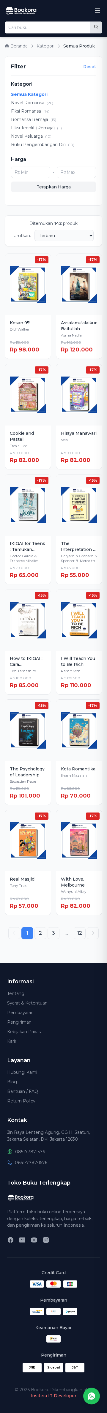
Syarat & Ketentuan (27, 1003)
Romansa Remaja (33, 119)
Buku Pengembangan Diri (42, 144)
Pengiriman (19, 1022)
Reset (89, 66)
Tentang (15, 993)
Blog (12, 1082)
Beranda (18, 46)
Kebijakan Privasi (24, 1031)
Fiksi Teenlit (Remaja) (36, 127)
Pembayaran (20, 1012)
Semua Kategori (29, 94)
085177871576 (30, 1151)
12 (79, 933)
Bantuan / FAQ (22, 1091)
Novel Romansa (32, 102)
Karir (11, 1041)
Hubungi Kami (22, 1072)
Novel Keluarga (31, 136)
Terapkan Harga (54, 187)
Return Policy (21, 1101)
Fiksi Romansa (30, 111)
